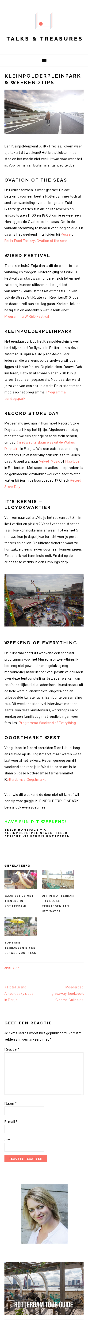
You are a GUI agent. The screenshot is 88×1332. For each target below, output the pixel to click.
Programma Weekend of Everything (47, 723)
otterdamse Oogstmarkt (26, 779)
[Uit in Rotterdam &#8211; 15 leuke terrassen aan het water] (58, 879)
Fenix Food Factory (19, 240)
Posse (66, 234)
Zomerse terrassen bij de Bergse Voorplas (20, 948)
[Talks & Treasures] (44, 47)
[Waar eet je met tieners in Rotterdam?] (20, 879)
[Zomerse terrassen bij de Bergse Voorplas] (20, 926)
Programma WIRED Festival (26, 316)
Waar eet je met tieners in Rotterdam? (19, 901)
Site (7, 1140)
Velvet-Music (49, 461)
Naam (10, 1103)
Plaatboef (73, 461)
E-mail (11, 1121)
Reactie (11, 1049)
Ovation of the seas (52, 240)
